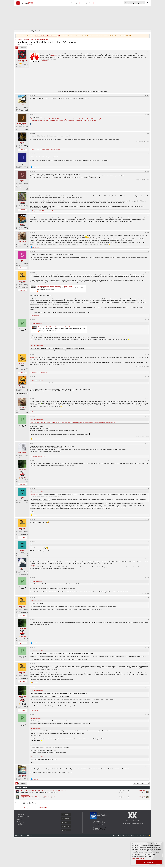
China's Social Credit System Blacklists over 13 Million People (54, 286)
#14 (148, 377)
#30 (148, 766)
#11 (148, 272)
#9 (148, 232)
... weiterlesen (44, 60)
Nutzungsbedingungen (124, 835)
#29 (148, 714)
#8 (148, 215)
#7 (148, 193)
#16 (148, 416)
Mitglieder (34, 31)
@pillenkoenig (34, 357)
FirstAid (22, 798)
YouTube (66, 818)
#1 (148, 51)
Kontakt (19, 819)
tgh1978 (143, 792)
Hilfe (140, 835)
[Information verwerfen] (147, 36)
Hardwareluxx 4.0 (20, 835)
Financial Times (53, 55)
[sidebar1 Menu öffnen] (147, 2)
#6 (148, 171)
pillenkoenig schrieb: (36, 380)
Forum (17, 31)
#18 (148, 460)
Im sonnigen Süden (23, 574)
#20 (148, 519)
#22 (148, 559)
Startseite (145, 835)
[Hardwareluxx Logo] (24, 3)
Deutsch (30, 835)
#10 (148, 251)
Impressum (20, 813)
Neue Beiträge (25, 31)
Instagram (67, 826)
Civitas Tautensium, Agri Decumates (22, 188)
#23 (148, 578)
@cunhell (32, 565)
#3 (148, 114)
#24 (148, 597)
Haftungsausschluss (23, 816)
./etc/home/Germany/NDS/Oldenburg (22, 394)
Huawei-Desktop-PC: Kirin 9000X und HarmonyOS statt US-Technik (43, 791)
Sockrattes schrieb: (36, 323)
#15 (148, 398)
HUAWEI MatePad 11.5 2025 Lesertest (42, 796)
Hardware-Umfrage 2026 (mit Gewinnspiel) (47, 36)
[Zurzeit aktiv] (22, 468)
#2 (148, 95)
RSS (65, 830)
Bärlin (26, 129)
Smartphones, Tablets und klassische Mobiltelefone (43, 798)
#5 (148, 154)
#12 (148, 320)
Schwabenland (24, 287)
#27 (148, 663)
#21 (148, 541)
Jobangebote (20, 823)
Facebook (66, 814)
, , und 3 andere (46, 149)
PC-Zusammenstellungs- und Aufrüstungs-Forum (46, 792)
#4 (148, 133)
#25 (148, 619)
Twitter (66, 822)
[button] (61, 3)
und (39, 372)
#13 (148, 354)
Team (18, 821)
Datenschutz (20, 814)
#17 (148, 443)
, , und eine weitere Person (44, 211)
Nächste (23, 47)
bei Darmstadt (24, 110)
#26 (148, 647)
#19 (148, 488)
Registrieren (42, 31)
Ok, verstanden (149, 862)
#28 (148, 687)
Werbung (20, 824)
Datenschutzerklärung (138, 858)
